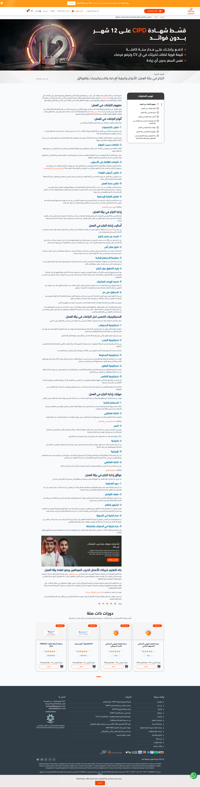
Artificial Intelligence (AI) (100, 768)
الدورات (128, 697)
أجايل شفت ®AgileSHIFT (83, 644)
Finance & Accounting (115, 768)
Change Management (61, 768)
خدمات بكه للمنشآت (63, 11)
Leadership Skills (44, 764)
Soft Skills (66, 766)
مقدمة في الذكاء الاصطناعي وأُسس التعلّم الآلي (116, 731)
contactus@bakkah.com (53, 706)
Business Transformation (146, 768)
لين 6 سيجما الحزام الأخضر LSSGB (120, 720)
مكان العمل (99, 187)
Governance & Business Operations (137, 764)
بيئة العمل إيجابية (110, 230)
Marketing (135, 768)
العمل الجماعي (105, 98)
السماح (100, 783)
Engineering (63, 764)
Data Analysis (54, 764)
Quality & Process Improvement (86, 764)
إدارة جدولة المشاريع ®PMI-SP (121, 709)
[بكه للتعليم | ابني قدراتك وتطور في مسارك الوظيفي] (191, 11)
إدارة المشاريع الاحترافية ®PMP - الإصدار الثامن (117, 702)
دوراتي (37, 11)
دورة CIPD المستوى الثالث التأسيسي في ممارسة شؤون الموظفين (110, 724)
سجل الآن (71, 3)
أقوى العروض (78, 11)
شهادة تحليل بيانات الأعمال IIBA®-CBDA (118, 728)
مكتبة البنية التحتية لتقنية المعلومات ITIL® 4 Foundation (113, 717)
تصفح (48, 666)
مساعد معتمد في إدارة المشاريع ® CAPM (118, 706)
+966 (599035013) (54, 708)
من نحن (45, 11)
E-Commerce (72, 764)
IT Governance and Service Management (143, 766)
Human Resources (113, 766)
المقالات (52, 11)
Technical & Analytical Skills (105, 764)
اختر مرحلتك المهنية (93, 11)
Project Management (100, 766)
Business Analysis (125, 766)
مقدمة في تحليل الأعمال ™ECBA (120, 713)
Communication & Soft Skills (53, 766)
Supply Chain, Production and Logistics (82, 766)
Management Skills (120, 764)
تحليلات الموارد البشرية (124, 735)
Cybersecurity (127, 768)
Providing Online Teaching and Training (80, 768)
